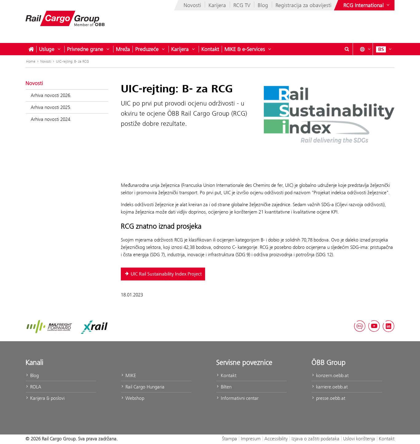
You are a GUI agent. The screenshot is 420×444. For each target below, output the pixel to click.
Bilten (226, 387)
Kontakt (210, 49)
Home (30, 61)
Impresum (251, 439)
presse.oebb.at (330, 398)
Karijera (217, 5)
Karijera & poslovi (47, 398)
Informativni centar (239, 398)
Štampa (229, 439)
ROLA (35, 387)
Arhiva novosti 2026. (51, 95)
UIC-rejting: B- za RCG (72, 61)
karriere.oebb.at (331, 387)
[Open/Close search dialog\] (347, 49)
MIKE (130, 375)
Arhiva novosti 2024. (51, 119)
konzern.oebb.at (332, 375)
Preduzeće (147, 49)
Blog (263, 5)
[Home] (31, 49)
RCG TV (241, 5)
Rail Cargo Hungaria (144, 387)
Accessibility (276, 439)
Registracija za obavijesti (303, 5)
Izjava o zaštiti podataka (315, 439)
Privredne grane (85, 49)
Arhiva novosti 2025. (51, 107)
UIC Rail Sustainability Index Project (166, 274)
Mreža (123, 49)
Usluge (46, 49)
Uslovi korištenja (359, 439)
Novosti (192, 5)
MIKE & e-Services (244, 49)
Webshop (134, 398)
